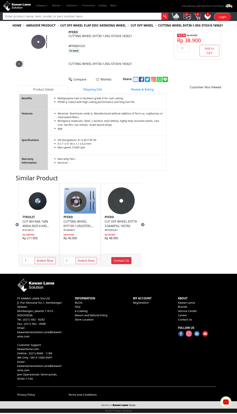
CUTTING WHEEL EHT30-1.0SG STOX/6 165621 (190, 25)
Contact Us (121, 261)
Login (222, 17)
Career (182, 315)
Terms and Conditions (82, 394)
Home (16, 25)
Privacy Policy (26, 394)
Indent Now (45, 261)
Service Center (187, 311)
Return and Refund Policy (91, 315)
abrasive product (41, 25)
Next (144, 225)
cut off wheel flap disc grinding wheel (93, 25)
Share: (127, 79)
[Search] (164, 16)
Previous (16, 225)
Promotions (88, 5)
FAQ (77, 306)
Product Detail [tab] (43, 89)
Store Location (84, 319)
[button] (41, 5)
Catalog (102, 5)
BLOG (78, 302)
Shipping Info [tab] (92, 89)
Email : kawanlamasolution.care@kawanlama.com (39, 366)
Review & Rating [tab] (142, 89)
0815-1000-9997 (41, 357)
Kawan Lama (186, 302)
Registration (141, 302)
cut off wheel (142, 25)
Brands (182, 306)
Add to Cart (209, 50)
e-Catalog (81, 311)
